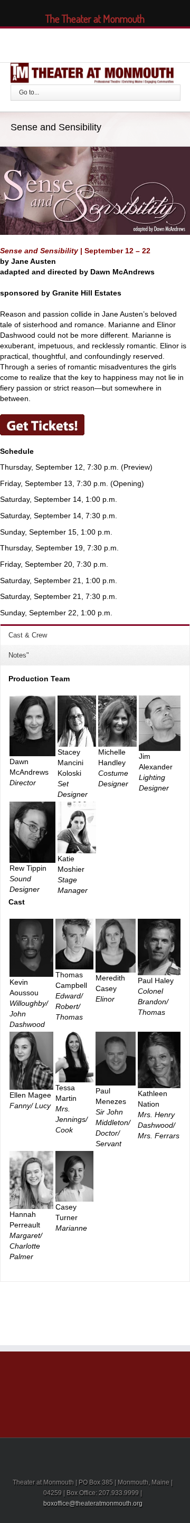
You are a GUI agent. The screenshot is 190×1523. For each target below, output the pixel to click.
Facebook (51, 44)
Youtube (110, 46)
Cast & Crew (27, 635)
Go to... (29, 92)
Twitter (68, 44)
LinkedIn (88, 43)
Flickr (134, 44)
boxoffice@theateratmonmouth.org (92, 1503)
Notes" (18, 655)
